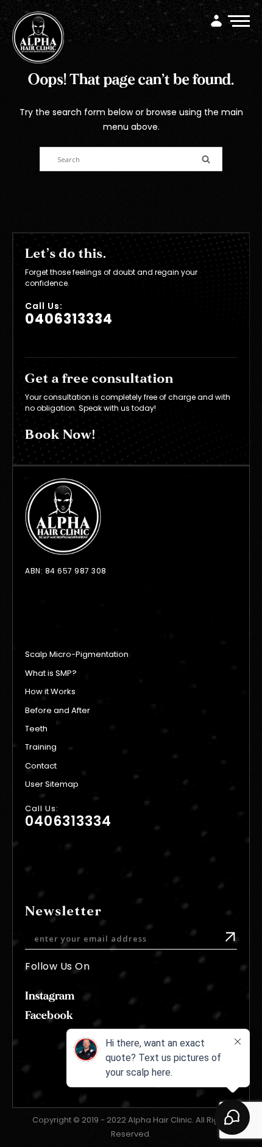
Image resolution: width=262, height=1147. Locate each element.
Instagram (49, 996)
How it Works (50, 691)
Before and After (57, 710)
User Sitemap (52, 784)
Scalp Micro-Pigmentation (77, 654)
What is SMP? (51, 673)
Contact (41, 766)
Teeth (36, 728)
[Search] (205, 158)
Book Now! (60, 434)
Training (41, 747)
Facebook (49, 1016)
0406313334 (69, 319)
